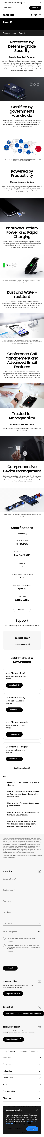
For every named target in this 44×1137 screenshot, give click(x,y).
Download (21, 534)
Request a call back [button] (13, 994)
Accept (32, 1129)
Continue (35, 8)
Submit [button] (10, 968)
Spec (14, 33)
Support (22, 33)
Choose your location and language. (14, 3)
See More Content (21, 644)
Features (6, 33)
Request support (12, 1039)
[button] (31, 15)
